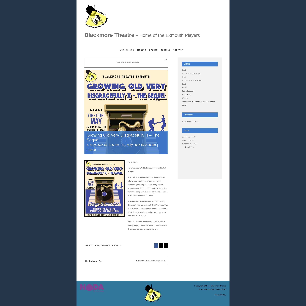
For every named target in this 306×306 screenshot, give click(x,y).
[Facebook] (81, 300)
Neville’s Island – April (93, 261)
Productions (186, 94)
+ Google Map (189, 147)
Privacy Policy (220, 295)
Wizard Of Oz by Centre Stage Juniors (151, 260)
